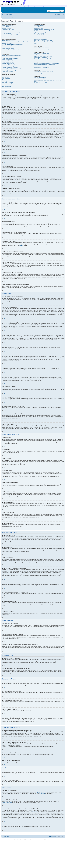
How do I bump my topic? (7, 71)
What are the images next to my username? (11, 47)
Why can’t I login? (5, 30)
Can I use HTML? (6, 77)
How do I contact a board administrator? (42, 82)
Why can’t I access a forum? (8, 63)
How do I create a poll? (7, 59)
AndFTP (9, 5)
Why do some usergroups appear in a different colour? (45, 32)
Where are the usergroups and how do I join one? (44, 29)
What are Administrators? (39, 25)
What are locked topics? (7, 85)
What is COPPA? (5, 26)
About (58, 5)
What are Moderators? (38, 26)
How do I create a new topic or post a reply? (11, 55)
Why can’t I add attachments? (8, 64)
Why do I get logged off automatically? (10, 34)
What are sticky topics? (7, 83)
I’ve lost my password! (7, 33)
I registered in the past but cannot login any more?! (12, 32)
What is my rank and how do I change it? (10, 49)
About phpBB (42, 793)
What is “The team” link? (39, 34)
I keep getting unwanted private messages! (43, 40)
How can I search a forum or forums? (41, 53)
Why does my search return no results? (42, 54)
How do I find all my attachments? (41, 73)
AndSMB (16, 5)
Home (3, 5)
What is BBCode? (5, 75)
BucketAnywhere (33, 5)
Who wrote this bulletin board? (40, 77)
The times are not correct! (7, 43)
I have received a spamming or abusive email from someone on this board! (48, 42)
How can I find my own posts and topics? (42, 58)
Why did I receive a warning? (8, 66)
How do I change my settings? (8, 40)
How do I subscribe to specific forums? (42, 65)
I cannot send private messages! (40, 39)
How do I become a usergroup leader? (42, 30)
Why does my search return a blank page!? (43, 56)
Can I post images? (6, 79)
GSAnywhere (43, 5)
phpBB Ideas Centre (7, 802)
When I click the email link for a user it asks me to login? (13, 51)
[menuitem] (10, 14)
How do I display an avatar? (8, 48)
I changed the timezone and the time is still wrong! (12, 44)
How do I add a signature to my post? (10, 58)
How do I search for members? (40, 57)
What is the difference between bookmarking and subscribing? (47, 63)
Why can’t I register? (6, 28)
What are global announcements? (9, 81)
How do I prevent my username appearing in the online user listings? (16, 41)
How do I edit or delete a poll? (8, 62)
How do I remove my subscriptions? (41, 67)
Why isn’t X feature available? (40, 78)
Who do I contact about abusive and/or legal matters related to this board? (47, 81)
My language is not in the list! (8, 45)
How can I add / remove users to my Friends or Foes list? (46, 49)
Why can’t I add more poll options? (9, 60)
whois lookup (35, 811)
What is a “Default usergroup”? (40, 33)
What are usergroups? (38, 28)
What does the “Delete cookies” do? (9, 36)
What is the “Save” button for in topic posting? (11, 68)
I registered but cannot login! (8, 29)
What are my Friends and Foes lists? (41, 47)
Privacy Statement (21, 839)
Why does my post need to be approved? (10, 70)
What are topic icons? (6, 86)
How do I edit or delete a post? (8, 56)
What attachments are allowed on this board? (43, 71)
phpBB (21, 245)
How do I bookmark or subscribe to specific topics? (44, 64)
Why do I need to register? (7, 25)
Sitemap (15, 839)
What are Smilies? (6, 78)
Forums (51, 5)
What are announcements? (7, 82)
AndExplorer (24, 5)
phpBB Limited (40, 792)
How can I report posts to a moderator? (10, 67)
